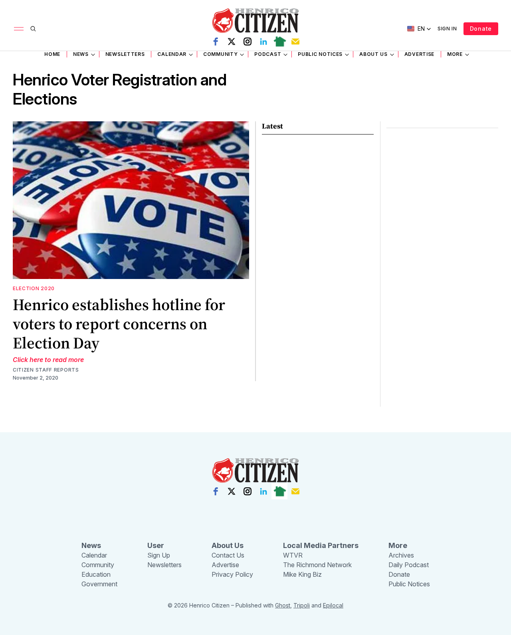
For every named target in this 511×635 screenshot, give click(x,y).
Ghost (282, 605)
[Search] (33, 29)
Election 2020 (34, 288)
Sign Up (158, 555)
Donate (481, 28)
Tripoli (301, 605)
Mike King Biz (302, 574)
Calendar (171, 54)
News (81, 54)
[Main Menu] (19, 29)
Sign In (447, 29)
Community (220, 54)
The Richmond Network (317, 565)
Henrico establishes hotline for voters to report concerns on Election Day (119, 324)
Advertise (419, 54)
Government (99, 584)
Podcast (267, 54)
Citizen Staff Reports (46, 370)
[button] (419, 28)
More (455, 54)
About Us (373, 54)
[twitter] (232, 41)
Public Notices (320, 54)
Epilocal (333, 605)
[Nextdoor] (279, 41)
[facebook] (216, 41)
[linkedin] (263, 41)
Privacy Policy (232, 574)
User (155, 545)
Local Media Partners (320, 545)
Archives (401, 555)
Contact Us (228, 555)
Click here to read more (48, 360)
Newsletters (125, 54)
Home (52, 54)
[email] (295, 41)
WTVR (293, 555)
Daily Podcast (408, 565)
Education (96, 574)
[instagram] (248, 41)
